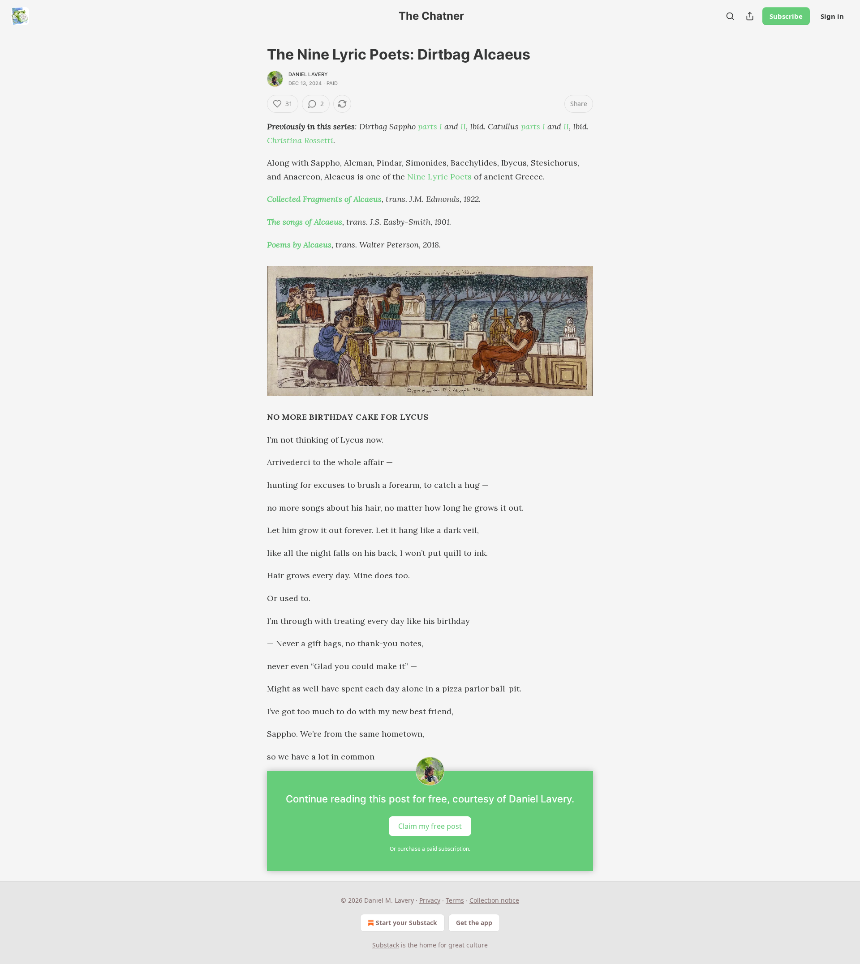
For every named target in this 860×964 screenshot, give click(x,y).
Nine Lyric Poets (439, 176)
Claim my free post (430, 826)
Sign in (832, 16)
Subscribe (786, 16)
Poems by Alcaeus (299, 244)
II (463, 126)
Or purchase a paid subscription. (430, 849)
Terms (455, 900)
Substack (385, 945)
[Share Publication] (750, 16)
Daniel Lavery (308, 74)
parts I (430, 126)
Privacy (429, 900)
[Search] (730, 16)
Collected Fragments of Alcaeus (324, 199)
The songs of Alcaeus (304, 222)
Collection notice (494, 900)
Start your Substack (406, 922)
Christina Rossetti (300, 140)
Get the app (474, 922)
